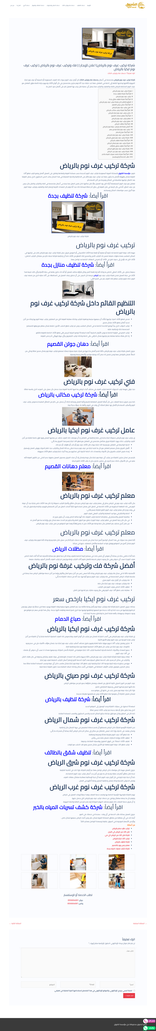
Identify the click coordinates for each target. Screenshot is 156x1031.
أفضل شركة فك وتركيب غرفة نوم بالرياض (116, 126)
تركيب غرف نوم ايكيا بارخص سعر (119, 129)
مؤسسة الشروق (124, 173)
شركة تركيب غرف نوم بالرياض (122, 91)
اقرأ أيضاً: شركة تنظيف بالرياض (120, 140)
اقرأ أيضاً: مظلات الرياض (122, 124)
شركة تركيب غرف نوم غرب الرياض (118, 151)
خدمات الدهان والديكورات (53, 5)
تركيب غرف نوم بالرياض (123, 96)
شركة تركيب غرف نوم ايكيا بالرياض (118, 135)
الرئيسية (89, 5)
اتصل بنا (19, 5)
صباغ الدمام (68, 619)
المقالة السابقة (140, 923)
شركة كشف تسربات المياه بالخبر (68, 807)
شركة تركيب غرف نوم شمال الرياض (118, 143)
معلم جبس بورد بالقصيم (121, 845)
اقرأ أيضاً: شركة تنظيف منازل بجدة (120, 99)
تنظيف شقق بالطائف (68, 752)
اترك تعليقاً (131, 73)
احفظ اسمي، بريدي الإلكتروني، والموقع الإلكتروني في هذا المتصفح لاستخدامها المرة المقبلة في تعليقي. (93, 990)
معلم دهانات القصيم (68, 466)
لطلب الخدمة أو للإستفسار (120, 157)
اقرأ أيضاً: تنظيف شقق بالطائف (120, 146)
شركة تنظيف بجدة (68, 196)
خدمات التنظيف (81, 5)
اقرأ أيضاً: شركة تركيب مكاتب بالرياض (118, 110)
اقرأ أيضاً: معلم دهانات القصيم (121, 116)
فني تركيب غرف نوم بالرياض (121, 107)
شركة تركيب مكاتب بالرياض (67, 395)
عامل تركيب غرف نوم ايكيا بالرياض (119, 113)
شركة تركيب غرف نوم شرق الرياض (118, 148)
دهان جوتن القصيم (68, 344)
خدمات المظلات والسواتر (38, 5)
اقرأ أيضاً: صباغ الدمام (123, 132)
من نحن (12, 5)
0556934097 (73, 900)
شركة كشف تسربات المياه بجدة (118, 848)
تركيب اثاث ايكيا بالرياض (121, 838)
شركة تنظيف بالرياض (67, 699)
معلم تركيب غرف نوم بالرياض (121, 118)
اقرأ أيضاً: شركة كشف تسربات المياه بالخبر (115, 154)
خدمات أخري (26, 5)
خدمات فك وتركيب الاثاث (68, 5)
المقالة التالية (15, 923)
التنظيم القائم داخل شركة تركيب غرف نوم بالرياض (115, 102)
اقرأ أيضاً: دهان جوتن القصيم (121, 104)
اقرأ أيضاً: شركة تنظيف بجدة (122, 93)
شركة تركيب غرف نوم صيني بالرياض (117, 138)
